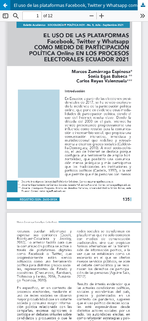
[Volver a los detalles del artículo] (5, 5)
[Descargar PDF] (143, 5)
